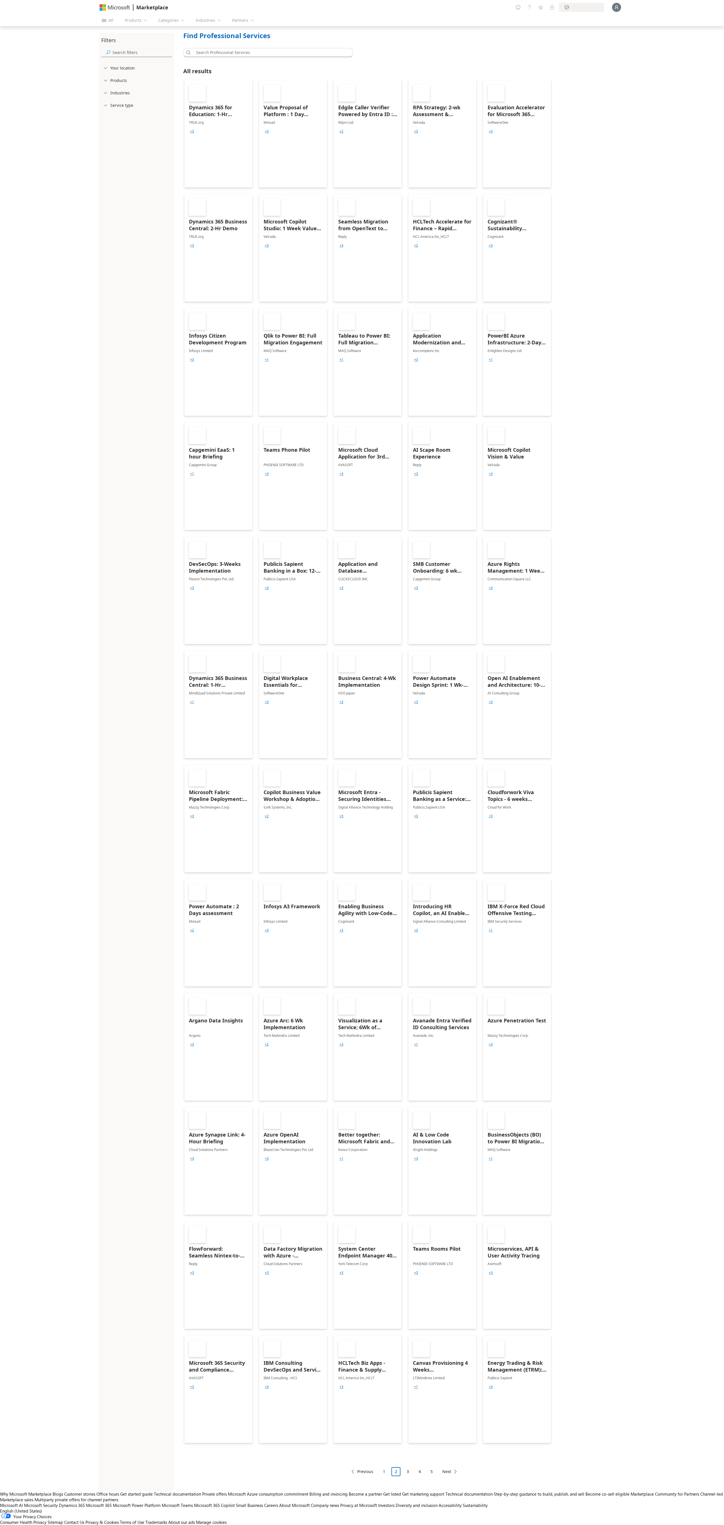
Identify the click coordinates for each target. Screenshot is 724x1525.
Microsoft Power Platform (137, 1505)
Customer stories (79, 1494)
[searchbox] (142, 52)
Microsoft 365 (99, 1505)
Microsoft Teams (177, 1505)
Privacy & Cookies (102, 1522)
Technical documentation (177, 1494)
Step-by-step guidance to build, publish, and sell (539, 1494)
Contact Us (74, 1522)
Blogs (58, 1494)
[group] (192, 131)
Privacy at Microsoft (358, 1505)
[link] (218, 134)
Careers (271, 1505)
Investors (386, 1505)
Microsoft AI (11, 1505)
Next (446, 1471)
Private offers (214, 1494)
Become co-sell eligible (607, 1494)
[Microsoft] (115, 7)
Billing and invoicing (328, 1494)
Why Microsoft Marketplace (25, 1494)
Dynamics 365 (72, 1505)
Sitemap (55, 1522)
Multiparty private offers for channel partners (76, 1499)
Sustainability (475, 1505)
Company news (325, 1505)
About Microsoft (294, 1505)
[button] (187, 52)
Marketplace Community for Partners (665, 1494)
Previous (365, 1471)
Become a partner (365, 1494)
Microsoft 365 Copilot (214, 1505)
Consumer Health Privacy (23, 1522)
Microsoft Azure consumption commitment (268, 1494)
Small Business (249, 1505)
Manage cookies (211, 1522)
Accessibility (450, 1505)
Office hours (107, 1494)
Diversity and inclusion (417, 1505)
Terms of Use (132, 1522)
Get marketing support (423, 1494)
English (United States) (21, 1511)
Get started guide (136, 1494)
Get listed (392, 1494)
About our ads (181, 1522)
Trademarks (156, 1522)
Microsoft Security (41, 1505)
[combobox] (269, 53)
